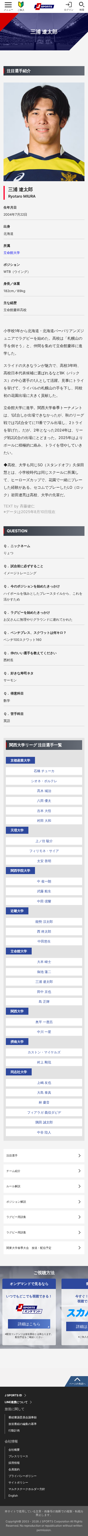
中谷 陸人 (44, 1132)
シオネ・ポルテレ (44, 781)
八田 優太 (44, 801)
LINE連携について (16, 1402)
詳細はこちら (29, 1324)
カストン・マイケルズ (44, 1052)
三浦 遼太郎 (44, 982)
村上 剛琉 (44, 1062)
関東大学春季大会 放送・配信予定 (28, 1248)
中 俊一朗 (44, 881)
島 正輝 (44, 1001)
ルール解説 (13, 1186)
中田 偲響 (44, 901)
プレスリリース (18, 1456)
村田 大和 (44, 820)
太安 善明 (44, 861)
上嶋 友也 (44, 1083)
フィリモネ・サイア (44, 851)
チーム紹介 (13, 1171)
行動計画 (14, 1430)
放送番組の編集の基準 (22, 1424)
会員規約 (14, 1469)
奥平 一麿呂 (44, 1022)
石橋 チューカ (44, 771)
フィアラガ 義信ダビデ (44, 1112)
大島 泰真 (44, 1092)
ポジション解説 (16, 1201)
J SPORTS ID (13, 1395)
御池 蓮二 (44, 972)
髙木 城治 (44, 791)
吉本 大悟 (44, 811)
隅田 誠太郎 (44, 1122)
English (13, 1495)
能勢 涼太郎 (44, 922)
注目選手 (12, 1155)
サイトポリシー (18, 1482)
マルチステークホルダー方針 (26, 1489)
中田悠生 (44, 941)
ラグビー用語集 (16, 1217)
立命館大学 (12, 253)
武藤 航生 (44, 891)
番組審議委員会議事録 (22, 1417)
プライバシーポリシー (22, 1476)
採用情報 (14, 1463)
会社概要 (14, 1449)
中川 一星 (44, 1032)
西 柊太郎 (44, 931)
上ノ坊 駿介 (44, 841)
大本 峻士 (44, 962)
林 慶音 (44, 1102)
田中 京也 (44, 992)
